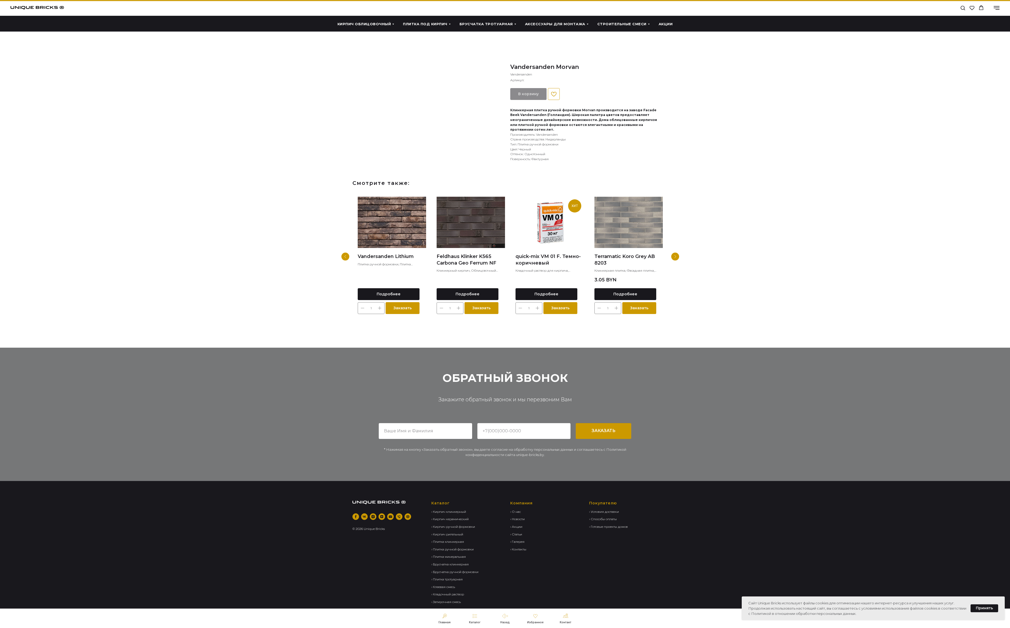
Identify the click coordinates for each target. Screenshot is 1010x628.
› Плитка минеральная (448, 557)
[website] (408, 516)
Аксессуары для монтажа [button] (555, 24)
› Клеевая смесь (443, 587)
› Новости (517, 519)
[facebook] (355, 516)
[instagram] (373, 516)
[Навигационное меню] (996, 8)
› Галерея (517, 542)
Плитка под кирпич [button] (425, 24)
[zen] (381, 516)
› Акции (516, 527)
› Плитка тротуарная (447, 579)
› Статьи (516, 534)
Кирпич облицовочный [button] (364, 24)
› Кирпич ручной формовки (453, 527)
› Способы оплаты (603, 519)
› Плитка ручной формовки (452, 549)
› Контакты (518, 549)
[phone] (399, 516)
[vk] (364, 516)
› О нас (515, 512)
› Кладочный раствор (447, 594)
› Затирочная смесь (446, 602)
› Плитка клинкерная (447, 542)
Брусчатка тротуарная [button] (486, 24)
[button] (962, 7)
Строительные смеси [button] (622, 24)
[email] (390, 516)
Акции (666, 24)
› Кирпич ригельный (447, 534)
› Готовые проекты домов (608, 527)
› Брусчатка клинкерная (450, 564)
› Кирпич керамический (450, 519)
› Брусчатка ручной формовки (454, 572)
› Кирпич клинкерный (448, 512)
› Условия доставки (604, 512)
